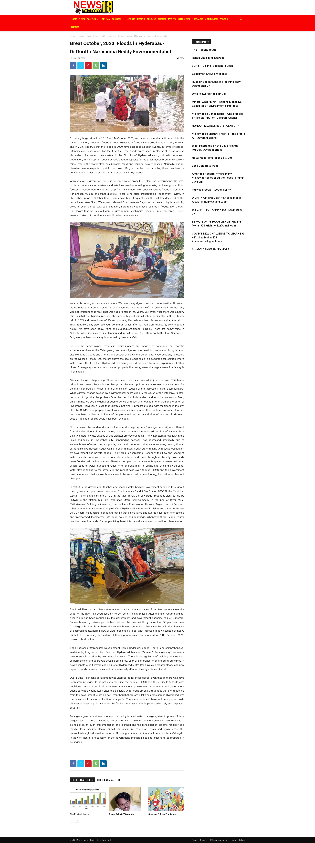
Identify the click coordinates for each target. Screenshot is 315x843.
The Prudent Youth (79, 814)
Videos (224, 19)
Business (116, 19)
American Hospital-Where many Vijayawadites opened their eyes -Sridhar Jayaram (218, 177)
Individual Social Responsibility (211, 189)
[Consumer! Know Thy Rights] (166, 799)
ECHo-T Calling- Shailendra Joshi (212, 65)
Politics (91, 19)
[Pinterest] (88, 65)
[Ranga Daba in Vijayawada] (127, 799)
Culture (151, 19)
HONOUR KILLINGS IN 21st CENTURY (215, 125)
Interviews (184, 19)
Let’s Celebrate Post (205, 165)
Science (162, 19)
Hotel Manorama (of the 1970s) (212, 157)
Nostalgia (197, 19)
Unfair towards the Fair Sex (209, 93)
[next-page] (77, 821)
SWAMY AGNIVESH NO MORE (210, 249)
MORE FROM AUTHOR (109, 780)
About (194, 840)
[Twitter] (80, 65)
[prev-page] (72, 821)
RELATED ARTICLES (82, 780)
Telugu (75, 27)
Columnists (211, 19)
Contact (203, 840)
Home (74, 19)
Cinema (106, 19)
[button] (241, 19)
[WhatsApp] (96, 65)
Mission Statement (218, 840)
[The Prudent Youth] (88, 799)
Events (172, 19)
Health (141, 19)
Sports (131, 19)
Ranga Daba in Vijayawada (121, 814)
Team (233, 840)
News (82, 19)
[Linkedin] (103, 65)
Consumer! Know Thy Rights (162, 814)
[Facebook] (73, 65)
